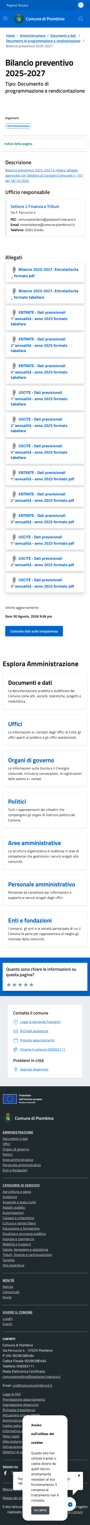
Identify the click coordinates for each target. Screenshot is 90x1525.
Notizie (8, 1286)
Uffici (6, 1143)
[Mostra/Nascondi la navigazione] (5, 18)
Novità (8, 1280)
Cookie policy (12, 1425)
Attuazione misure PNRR (21, 1415)
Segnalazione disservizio (21, 1404)
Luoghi (8, 1318)
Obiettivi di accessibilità (20, 1452)
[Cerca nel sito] (80, 18)
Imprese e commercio (18, 1238)
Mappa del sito (13, 1497)
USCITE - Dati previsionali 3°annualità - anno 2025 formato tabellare (39, 452)
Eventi (7, 1323)
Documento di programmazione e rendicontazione (43, 40)
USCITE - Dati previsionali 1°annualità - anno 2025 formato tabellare (39, 398)
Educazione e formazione (21, 1228)
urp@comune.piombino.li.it (32, 1385)
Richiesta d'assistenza (19, 1409)
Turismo (8, 1260)
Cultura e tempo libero (19, 1223)
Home (10, 35)
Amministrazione (32, 35)
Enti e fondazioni (15, 1170)
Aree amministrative (18, 1159)
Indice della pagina (18, 143)
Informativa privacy (17, 1430)
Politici (8, 1154)
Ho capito (40, 1510)
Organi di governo (16, 1149)
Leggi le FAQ (12, 1394)
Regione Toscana (17, 5)
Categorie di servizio (21, 1185)
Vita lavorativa (13, 1265)
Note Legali (11, 1436)
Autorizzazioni (13, 1212)
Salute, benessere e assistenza (25, 1249)
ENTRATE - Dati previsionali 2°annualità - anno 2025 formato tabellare (39, 345)
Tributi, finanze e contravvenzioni (27, 1254)
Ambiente (10, 1196)
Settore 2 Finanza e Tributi (34, 206)
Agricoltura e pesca (17, 1191)
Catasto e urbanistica (18, 1217)
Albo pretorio (12, 1441)
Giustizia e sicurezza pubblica (24, 1233)
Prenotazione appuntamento (24, 1399)
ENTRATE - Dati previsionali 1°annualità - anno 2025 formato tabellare (39, 318)
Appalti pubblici (14, 1207)
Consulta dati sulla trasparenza (34, 631)
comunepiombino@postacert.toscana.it (32, 1376)
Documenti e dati (63, 35)
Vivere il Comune (18, 1312)
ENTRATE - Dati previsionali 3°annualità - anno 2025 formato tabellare (39, 371)
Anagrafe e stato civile (19, 1202)
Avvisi (7, 1297)
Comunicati (11, 1291)
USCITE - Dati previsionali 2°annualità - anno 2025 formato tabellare (39, 425)
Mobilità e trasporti (17, 1244)
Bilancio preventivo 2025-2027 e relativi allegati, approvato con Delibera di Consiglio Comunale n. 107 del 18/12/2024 (44, 175)
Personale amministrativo (22, 1165)
